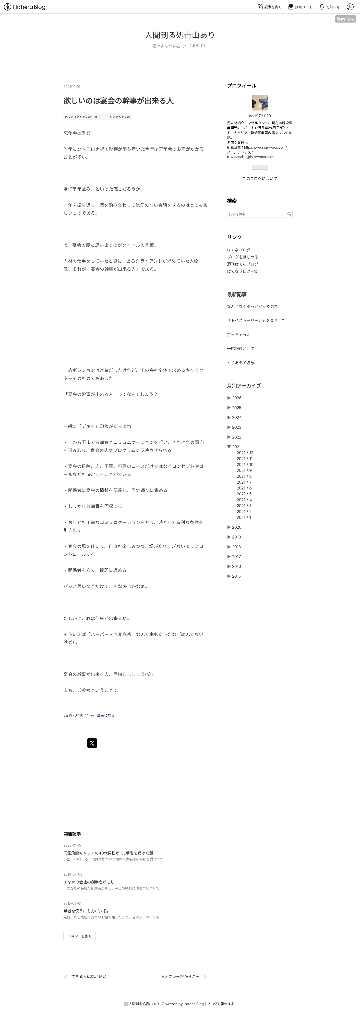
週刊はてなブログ (242, 264)
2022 (236, 437)
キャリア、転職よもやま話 (112, 117)
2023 (236, 427)
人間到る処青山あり (180, 35)
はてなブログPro (242, 271)
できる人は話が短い (89, 976)
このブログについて (259, 178)
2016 (236, 566)
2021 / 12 (245, 452)
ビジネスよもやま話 (78, 117)
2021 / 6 (244, 488)
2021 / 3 (244, 505)
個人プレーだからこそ (180, 976)
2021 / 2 (244, 511)
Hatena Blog (194, 1004)
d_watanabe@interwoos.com (250, 157)
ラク (199, 370)
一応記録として (240, 348)
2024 (237, 417)
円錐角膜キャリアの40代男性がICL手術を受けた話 (108, 853)
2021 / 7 (244, 482)
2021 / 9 (244, 470)
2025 (236, 407)
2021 (236, 446)
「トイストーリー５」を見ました (256, 320)
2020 (236, 527)
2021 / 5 (244, 493)
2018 (236, 546)
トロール (77, 554)
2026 (236, 397)
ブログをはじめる (242, 257)
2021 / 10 (245, 464)
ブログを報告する (220, 1004)
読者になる (345, 19)
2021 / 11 (245, 458)
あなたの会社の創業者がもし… (90, 882)
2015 (236, 576)
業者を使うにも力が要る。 (86, 910)
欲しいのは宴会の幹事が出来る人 (118, 100)
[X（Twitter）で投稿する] (92, 743)
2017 (236, 556)
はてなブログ (239, 249)
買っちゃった (239, 334)
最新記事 (237, 294)
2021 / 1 (244, 517)
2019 (236, 537)
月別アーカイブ (244, 386)
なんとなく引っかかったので (252, 306)
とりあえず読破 (240, 362)
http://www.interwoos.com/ (265, 147)
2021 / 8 (244, 476)
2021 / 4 (244, 499)
